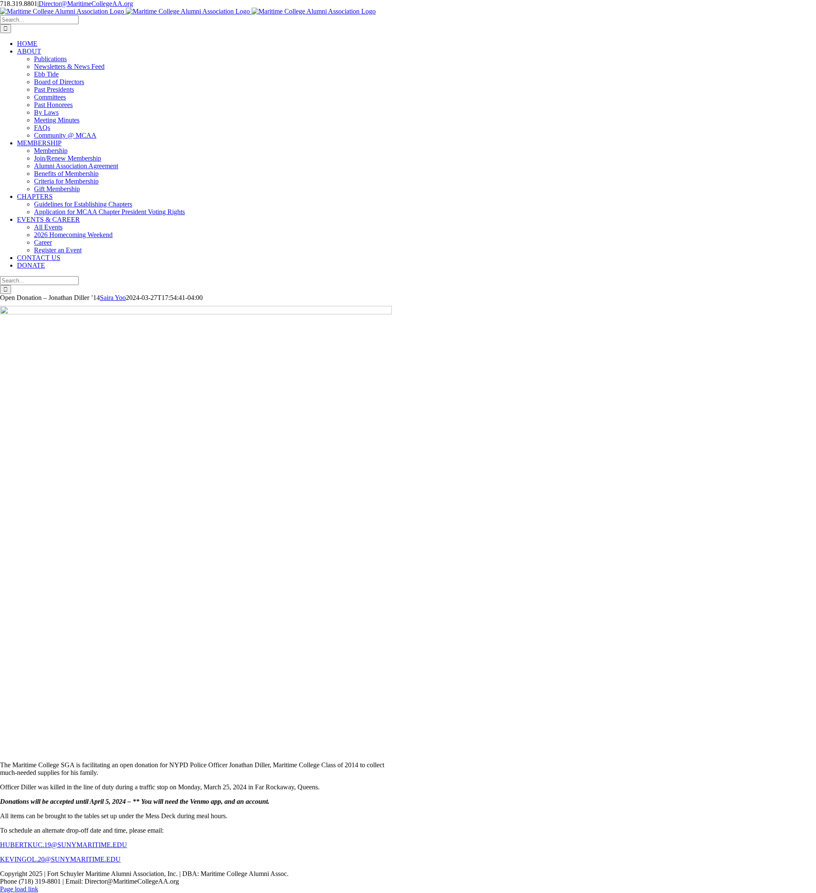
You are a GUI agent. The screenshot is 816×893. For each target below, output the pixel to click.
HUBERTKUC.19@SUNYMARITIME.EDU (63, 844)
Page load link (19, 889)
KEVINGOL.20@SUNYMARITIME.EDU (60, 859)
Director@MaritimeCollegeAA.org (86, 3)
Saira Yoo (113, 297)
